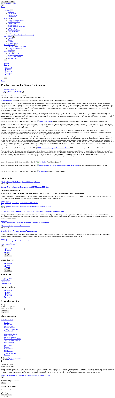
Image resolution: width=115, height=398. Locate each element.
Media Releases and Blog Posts (13, 91)
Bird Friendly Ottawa (10, 337)
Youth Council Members (11, 329)
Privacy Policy (8, 348)
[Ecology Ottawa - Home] (8, 3)
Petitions (6, 347)
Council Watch (8, 335)
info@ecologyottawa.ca (14, 358)
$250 (8, 320)
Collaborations (8, 351)
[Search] (2, 5)
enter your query (5, 380)
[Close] (2, 246)
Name (2, 305)
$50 (2, 320)
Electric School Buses (10, 334)
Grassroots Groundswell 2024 (12, 339)
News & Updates (9, 89)
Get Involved (8, 345)
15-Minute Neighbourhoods (12, 340)
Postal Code (4, 309)
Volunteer (7, 355)
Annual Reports (8, 326)
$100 (4, 320)
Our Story (7, 323)
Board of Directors (9, 328)
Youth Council (8, 331)
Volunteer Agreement (10, 353)
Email (5, 307)
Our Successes (8, 324)
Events (6, 350)
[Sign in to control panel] (8, 375)
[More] (11, 10)
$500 (11, 320)
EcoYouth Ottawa (9, 342)
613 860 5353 (11, 359)
